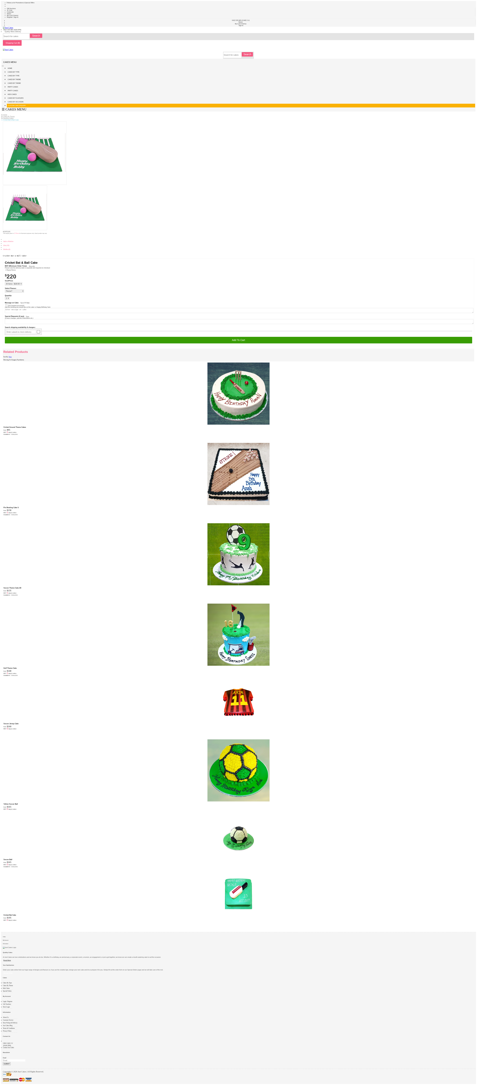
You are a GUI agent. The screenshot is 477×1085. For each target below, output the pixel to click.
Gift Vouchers (11, 8)
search (36, 35)
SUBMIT (7, 1064)
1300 (8, 1043)
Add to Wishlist (8, 241)
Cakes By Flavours (15, 98)
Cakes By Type (14, 72)
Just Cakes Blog (7, 1025)
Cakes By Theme (14, 79)
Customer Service (8, 1020)
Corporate (10, 12)
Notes (27, 316)
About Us (6, 1017)
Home (10, 68)
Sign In (241, 25)
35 (25, 303)
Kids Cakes (12, 94)
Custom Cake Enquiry (17, 105)
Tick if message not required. (16, 305)
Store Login (6, 1007)
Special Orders (7, 991)
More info (32, 266)
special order (8, 973)
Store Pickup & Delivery (10, 1023)
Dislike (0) (6, 249)
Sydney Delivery (13, 32)
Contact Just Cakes (8, 1047)
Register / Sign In (12, 17)
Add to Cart (238, 340)
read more (7, 960)
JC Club (9, 10)
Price (10, 357)
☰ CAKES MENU (14, 109)
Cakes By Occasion (15, 102)
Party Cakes (13, 87)
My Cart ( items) (12, 15)
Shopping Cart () (12, 43)
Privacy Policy (7, 1031)
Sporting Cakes (8, 118)
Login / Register (7, 1001)
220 (11, 276)
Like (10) (6, 245)
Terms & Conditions (9, 1028)
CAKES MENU (10, 62)
